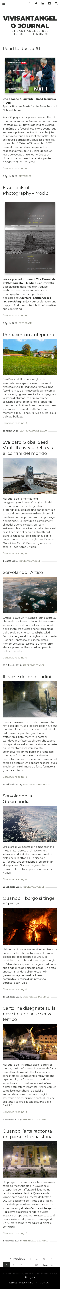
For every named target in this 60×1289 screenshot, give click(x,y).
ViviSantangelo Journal (30, 22)
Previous (19, 1258)
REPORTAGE (25, 176)
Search (55, 3)
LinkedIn (41, 3)
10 (21, 1265)
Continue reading (15, 168)
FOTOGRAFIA (25, 323)
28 (36, 1265)
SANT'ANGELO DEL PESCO (33, 430)
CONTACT (45, 1282)
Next (46, 1265)
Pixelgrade (30, 1277)
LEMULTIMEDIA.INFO (21, 1282)
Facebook (28, 3)
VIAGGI (36, 560)
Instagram (48, 3)
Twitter (35, 3)
